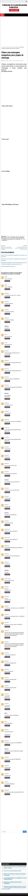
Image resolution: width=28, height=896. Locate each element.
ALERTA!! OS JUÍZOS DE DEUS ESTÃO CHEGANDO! (12, 883)
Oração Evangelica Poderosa (8, 266)
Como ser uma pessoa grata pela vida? (12, 870)
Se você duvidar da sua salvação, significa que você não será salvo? (21, 248)
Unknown (7, 293)
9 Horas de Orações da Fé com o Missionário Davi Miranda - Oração (15, 867)
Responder (7, 280)
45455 (6, 276)
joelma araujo (8, 578)
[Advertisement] (14, 31)
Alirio (6, 334)
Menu (2, 15)
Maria (6, 721)
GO (24, 831)
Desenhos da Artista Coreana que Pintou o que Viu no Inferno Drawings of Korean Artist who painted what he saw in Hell (13, 887)
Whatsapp (22, 236)
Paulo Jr (6, 504)
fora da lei (7, 427)
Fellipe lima (7, 529)
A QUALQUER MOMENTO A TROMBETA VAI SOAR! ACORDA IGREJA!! (15, 879)
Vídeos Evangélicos (14, 236)
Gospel (8, 236)
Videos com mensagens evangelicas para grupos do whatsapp (6, 248)
